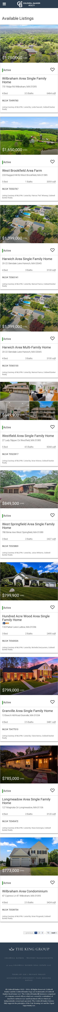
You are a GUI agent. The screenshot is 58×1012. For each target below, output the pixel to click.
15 (48, 933)
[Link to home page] (29, 4)
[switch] (52, 68)
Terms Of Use (19, 974)
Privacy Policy (37, 974)
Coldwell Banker (14, 958)
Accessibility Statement (20, 978)
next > (54, 933)
